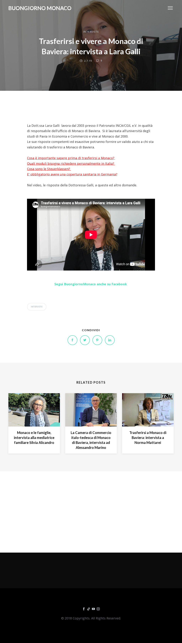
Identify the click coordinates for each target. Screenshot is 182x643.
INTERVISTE (91, 31)
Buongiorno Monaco (39, 8)
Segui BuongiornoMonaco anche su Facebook (91, 284)
